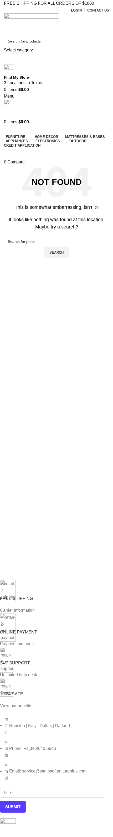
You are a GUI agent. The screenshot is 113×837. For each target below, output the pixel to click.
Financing (56, 153)
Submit (12, 806)
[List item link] (52, 748)
